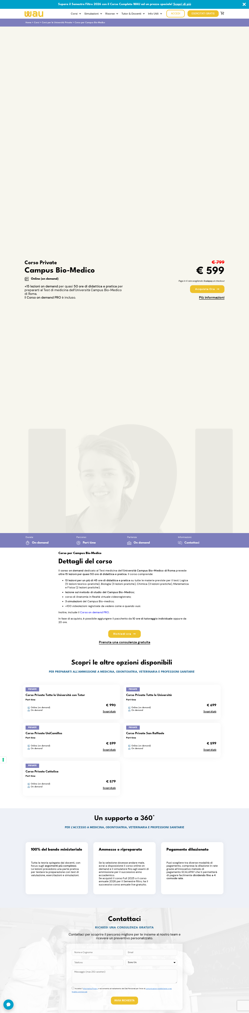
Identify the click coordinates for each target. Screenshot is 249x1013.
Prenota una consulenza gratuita (124, 642)
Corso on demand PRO (94, 612)
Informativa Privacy (90, 988)
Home (28, 22)
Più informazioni (211, 297)
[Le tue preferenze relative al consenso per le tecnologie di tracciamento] (3, 760)
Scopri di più (182, 4)
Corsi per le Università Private (57, 22)
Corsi (36, 22)
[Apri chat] (8, 1004)
